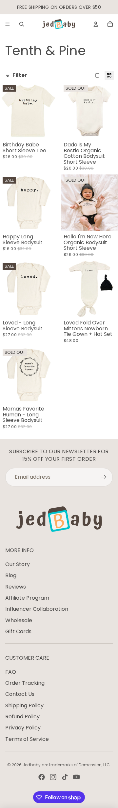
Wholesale (18, 620)
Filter (19, 75)
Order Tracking (25, 683)
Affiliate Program (27, 598)
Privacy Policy (23, 727)
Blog (10, 575)
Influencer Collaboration (36, 609)
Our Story (17, 564)
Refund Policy (22, 716)
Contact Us (19, 694)
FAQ (10, 672)
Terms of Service (27, 739)
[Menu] (7, 24)
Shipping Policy (24, 705)
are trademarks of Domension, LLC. (76, 765)
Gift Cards (18, 631)
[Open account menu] (95, 24)
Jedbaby (32, 765)
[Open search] (21, 24)
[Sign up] (103, 477)
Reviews (15, 587)
